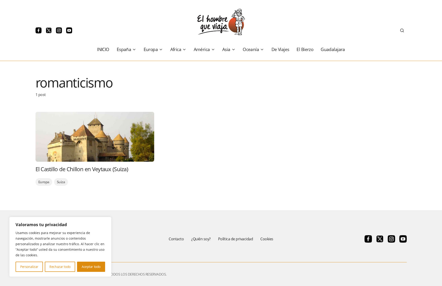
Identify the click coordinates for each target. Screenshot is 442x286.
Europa (43, 182)
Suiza (61, 182)
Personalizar (29, 266)
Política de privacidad (235, 238)
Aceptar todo (91, 266)
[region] (60, 247)
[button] (402, 30)
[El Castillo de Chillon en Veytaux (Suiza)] (94, 137)
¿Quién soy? (201, 238)
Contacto (176, 238)
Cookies (266, 238)
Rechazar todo (60, 266)
